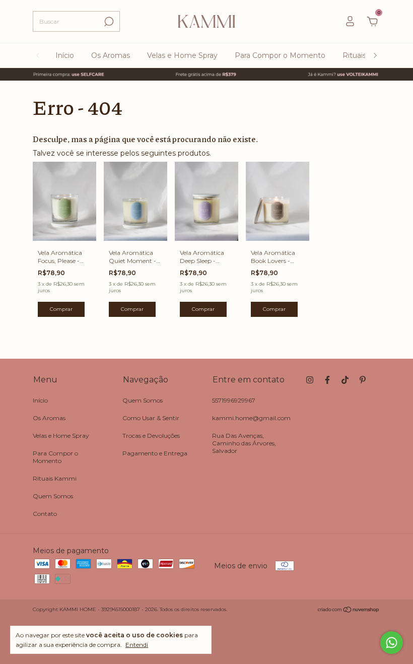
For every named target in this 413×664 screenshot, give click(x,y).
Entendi (136, 644)
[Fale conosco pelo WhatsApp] (391, 642)
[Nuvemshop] (348, 610)
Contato (45, 513)
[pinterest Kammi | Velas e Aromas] (363, 380)
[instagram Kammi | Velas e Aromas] (310, 380)
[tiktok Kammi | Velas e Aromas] (345, 380)
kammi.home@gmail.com (251, 418)
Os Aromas (110, 55)
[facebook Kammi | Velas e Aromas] (327, 380)
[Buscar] (108, 22)
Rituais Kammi (55, 478)
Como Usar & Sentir (150, 418)
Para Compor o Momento (280, 55)
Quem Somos (53, 496)
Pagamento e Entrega (154, 453)
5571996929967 (233, 400)
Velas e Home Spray (182, 55)
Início (64, 55)
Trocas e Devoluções (151, 435)
